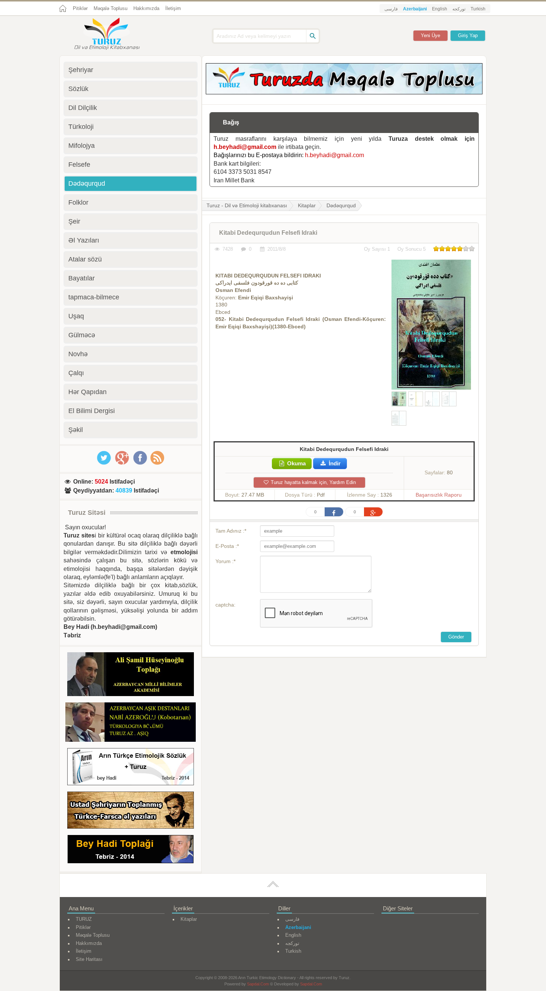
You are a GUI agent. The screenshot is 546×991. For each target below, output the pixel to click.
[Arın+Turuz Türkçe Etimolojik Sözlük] (130, 768)
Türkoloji (81, 126)
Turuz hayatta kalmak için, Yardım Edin (312, 482)
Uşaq (76, 316)
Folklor (78, 202)
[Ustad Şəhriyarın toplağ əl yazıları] (130, 811)
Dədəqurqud (341, 205)
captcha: (225, 605)
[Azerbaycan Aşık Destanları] (130, 723)
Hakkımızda (146, 8)
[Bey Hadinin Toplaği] (131, 850)
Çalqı (76, 373)
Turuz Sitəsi (86, 512)
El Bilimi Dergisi (91, 411)
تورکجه (458, 9)
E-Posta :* (227, 546)
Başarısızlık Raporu (439, 495)
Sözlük (78, 88)
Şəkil (75, 429)
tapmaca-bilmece (93, 297)
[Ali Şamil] (130, 675)
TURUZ (84, 919)
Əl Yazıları (83, 240)
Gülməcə (81, 335)
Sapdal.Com (258, 984)
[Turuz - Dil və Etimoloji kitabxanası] (115, 34)
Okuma (296, 463)
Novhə (78, 354)
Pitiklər (80, 8)
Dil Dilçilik (82, 107)
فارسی (391, 9)
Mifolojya (81, 145)
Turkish (478, 9)
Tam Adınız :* (230, 531)
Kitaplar (307, 205)
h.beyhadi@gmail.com (245, 147)
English (439, 9)
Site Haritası (89, 959)
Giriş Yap (468, 35)
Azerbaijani (415, 9)
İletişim (173, 8)
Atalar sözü (85, 259)
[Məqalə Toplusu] (344, 92)
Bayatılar (81, 278)
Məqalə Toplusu (110, 8)
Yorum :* (225, 561)
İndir (334, 463)
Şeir (74, 221)
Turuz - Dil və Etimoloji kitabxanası (247, 205)
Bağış (231, 122)
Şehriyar (80, 70)
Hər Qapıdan (87, 392)
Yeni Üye (430, 35)
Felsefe (79, 164)
